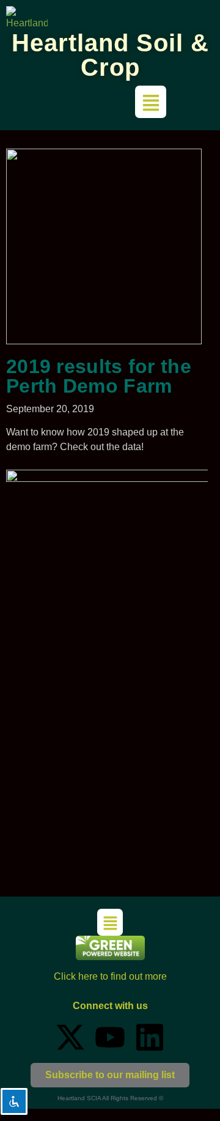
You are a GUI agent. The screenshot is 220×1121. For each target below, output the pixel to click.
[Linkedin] (149, 1037)
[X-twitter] (70, 1037)
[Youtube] (110, 1037)
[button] (150, 102)
